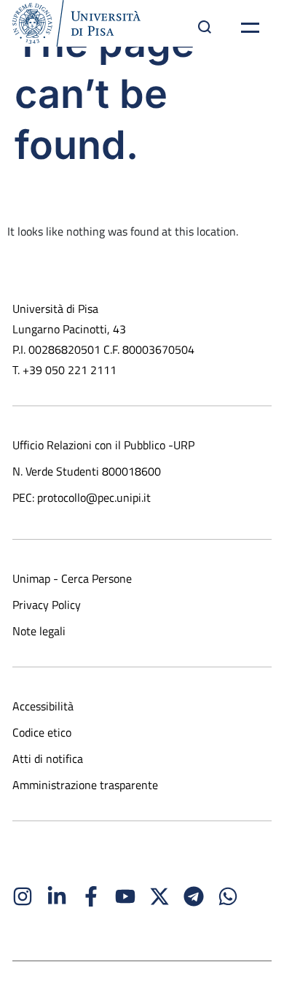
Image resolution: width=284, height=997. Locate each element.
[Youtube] (125, 896)
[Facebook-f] (91, 896)
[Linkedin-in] (57, 896)
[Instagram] (22, 896)
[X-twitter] (159, 896)
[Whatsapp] (228, 896)
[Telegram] (194, 896)
